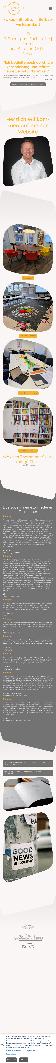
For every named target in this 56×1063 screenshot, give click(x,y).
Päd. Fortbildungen (28, 336)
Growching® (28, 278)
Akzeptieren (11, 1060)
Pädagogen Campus (28, 451)
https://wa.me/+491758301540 (32, 938)
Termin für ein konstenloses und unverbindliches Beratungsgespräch (24, 763)
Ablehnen (23, 1060)
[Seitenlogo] (14, 8)
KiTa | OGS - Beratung (28, 393)
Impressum (31, 1050)
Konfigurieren (11, 1054)
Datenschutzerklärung (14, 1050)
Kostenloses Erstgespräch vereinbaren (28, 84)
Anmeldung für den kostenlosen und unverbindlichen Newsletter (26, 773)
